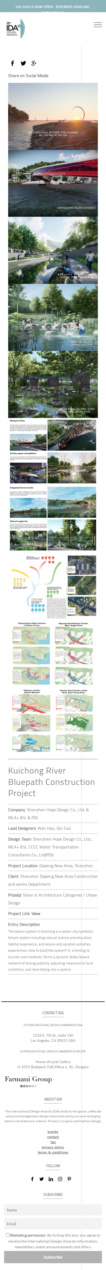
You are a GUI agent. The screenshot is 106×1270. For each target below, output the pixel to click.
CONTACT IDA (53, 1013)
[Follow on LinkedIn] (53, 1179)
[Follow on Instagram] (62, 1179)
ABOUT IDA (53, 1099)
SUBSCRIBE (53, 1194)
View (36, 913)
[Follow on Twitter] (43, 1179)
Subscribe (53, 1257)
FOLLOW (53, 1166)
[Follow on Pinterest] (71, 1179)
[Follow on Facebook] (34, 1179)
